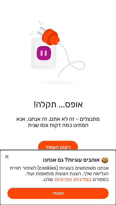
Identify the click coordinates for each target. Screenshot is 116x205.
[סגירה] (7, 157)
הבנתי (58, 193)
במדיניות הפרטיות (72, 179)
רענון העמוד (58, 147)
